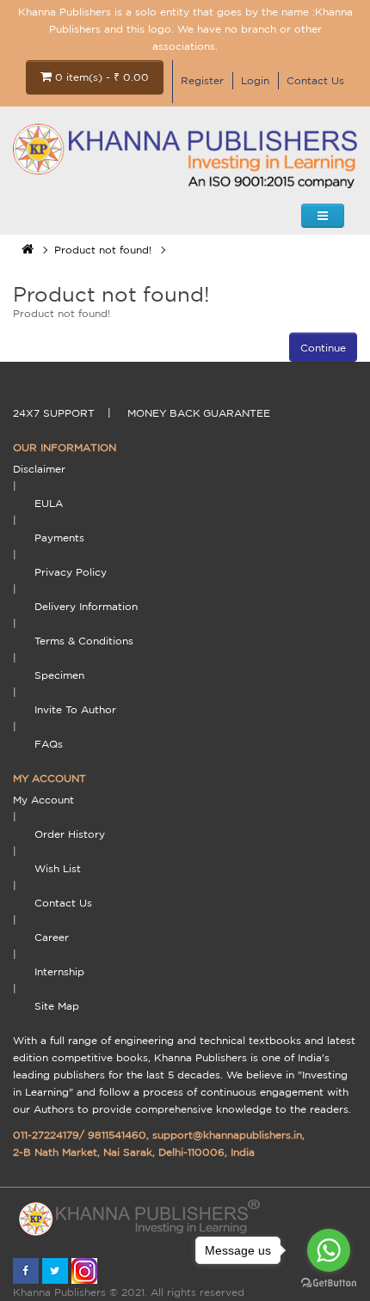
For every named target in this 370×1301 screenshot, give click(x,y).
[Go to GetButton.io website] (328, 1283)
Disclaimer (39, 468)
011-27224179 (46, 1134)
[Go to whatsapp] (328, 1250)
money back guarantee (198, 412)
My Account (43, 799)
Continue (323, 347)
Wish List (57, 868)
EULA (48, 503)
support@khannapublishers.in (227, 1134)
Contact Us (315, 80)
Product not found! (102, 249)
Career (51, 937)
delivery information (86, 606)
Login (255, 80)
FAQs (48, 743)
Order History (69, 834)
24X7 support (54, 412)
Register (202, 80)
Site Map (56, 1005)
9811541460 (117, 1134)
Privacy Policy (70, 571)
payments (59, 537)
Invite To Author (75, 709)
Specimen (59, 675)
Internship (59, 971)
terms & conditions (83, 640)
